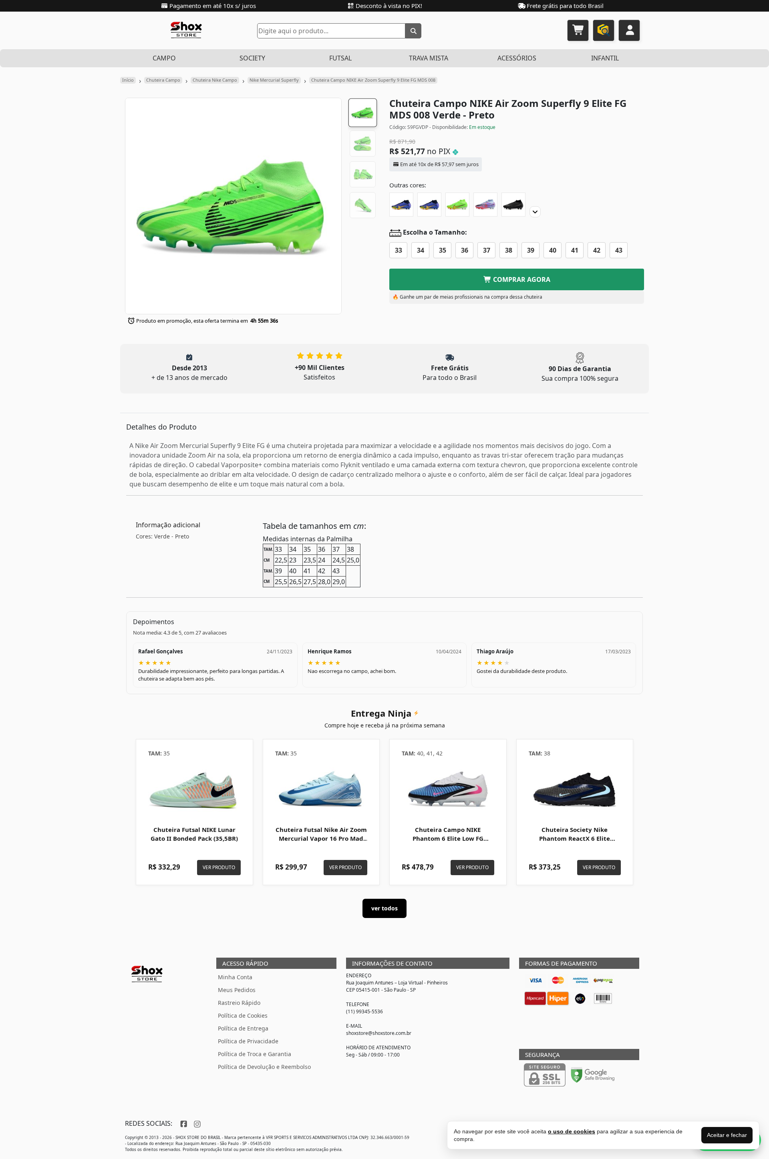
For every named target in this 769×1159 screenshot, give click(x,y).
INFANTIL (605, 58)
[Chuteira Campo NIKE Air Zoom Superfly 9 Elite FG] (401, 204)
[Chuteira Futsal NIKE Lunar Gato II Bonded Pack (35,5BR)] (194, 789)
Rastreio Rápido (239, 1002)
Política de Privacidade (248, 1041)
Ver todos (384, 908)
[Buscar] (413, 30)
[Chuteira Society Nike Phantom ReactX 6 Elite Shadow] (575, 789)
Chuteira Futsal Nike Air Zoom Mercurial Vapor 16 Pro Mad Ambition (321, 838)
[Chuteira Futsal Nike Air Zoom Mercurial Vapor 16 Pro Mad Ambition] (321, 789)
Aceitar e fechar (727, 1135)
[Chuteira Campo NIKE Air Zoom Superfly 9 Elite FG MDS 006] (485, 204)
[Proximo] (535, 211)
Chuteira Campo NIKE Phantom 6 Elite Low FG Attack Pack (448, 838)
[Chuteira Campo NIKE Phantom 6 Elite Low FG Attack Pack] (448, 789)
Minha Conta (235, 977)
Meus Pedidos (237, 990)
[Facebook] (183, 1123)
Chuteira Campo (163, 80)
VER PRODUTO (219, 867)
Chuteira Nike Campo (215, 80)
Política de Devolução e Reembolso (264, 1067)
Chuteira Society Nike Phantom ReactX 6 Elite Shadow (574, 838)
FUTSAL (340, 58)
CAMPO (164, 58)
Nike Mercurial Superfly (274, 80)
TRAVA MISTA (428, 58)
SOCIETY (252, 58)
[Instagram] (196, 1123)
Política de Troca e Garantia (254, 1054)
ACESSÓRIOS (516, 58)
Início (128, 80)
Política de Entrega (243, 1028)
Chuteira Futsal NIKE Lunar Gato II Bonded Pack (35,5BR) (194, 834)
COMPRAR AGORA (520, 279)
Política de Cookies (243, 1015)
